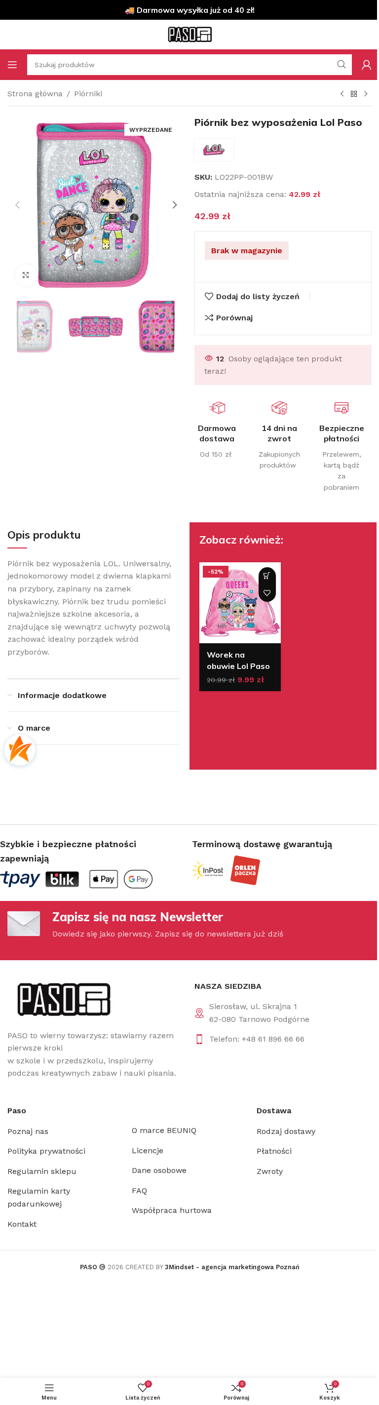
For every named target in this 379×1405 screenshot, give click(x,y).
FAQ (139, 1190)
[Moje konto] (367, 65)
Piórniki (88, 93)
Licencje (147, 1150)
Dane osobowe (159, 1170)
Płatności (274, 1151)
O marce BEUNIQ (164, 1130)
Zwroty (270, 1171)
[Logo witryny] (189, 34)
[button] (17, 205)
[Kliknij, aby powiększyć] (26, 275)
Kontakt (22, 1224)
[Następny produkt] (366, 94)
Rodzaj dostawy (286, 1131)
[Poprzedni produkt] (342, 94)
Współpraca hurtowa (172, 1210)
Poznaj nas (27, 1131)
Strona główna (35, 93)
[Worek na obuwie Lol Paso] (240, 603)
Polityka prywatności (46, 1151)
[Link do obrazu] (62, 999)
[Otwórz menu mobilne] (12, 65)
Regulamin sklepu (41, 1171)
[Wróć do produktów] (354, 94)
